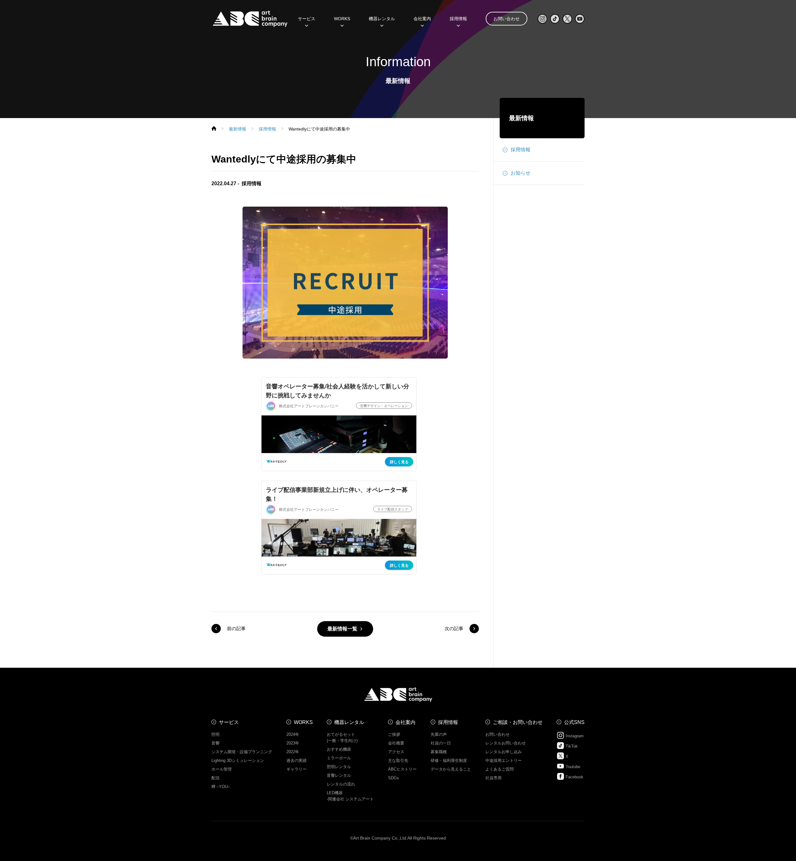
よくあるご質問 (499, 769)
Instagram (574, 736)
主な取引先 (398, 760)
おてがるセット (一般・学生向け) (342, 737)
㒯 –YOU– (220, 786)
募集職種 (439, 751)
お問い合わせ (506, 18)
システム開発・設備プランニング (241, 751)
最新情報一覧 (342, 628)
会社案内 (405, 722)
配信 (215, 778)
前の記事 (236, 628)
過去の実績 (296, 760)
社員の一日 (441, 743)
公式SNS (574, 722)
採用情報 (458, 18)
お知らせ (520, 173)
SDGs (393, 778)
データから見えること (451, 769)
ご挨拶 (394, 734)
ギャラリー (296, 769)
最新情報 (521, 118)
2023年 (292, 743)
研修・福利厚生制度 (449, 760)
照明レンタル (339, 766)
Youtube (572, 766)
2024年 (292, 734)
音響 (215, 743)
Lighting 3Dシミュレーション (237, 760)
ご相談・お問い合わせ (518, 722)
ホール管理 (221, 769)
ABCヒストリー (402, 769)
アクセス (396, 751)
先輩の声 (439, 734)
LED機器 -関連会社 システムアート (350, 795)
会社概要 (396, 743)
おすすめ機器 (339, 749)
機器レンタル (382, 18)
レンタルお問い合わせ (505, 743)
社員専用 (493, 778)
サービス (229, 722)
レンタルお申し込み (503, 751)
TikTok (571, 746)
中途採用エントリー (503, 760)
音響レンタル (339, 775)
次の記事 (454, 628)
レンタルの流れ (341, 784)
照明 (215, 734)
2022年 (292, 751)
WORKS (342, 18)
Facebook (573, 777)
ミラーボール (339, 758)
